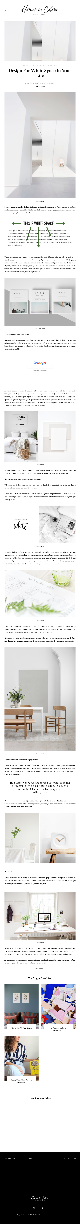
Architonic (42, 753)
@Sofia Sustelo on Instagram (18, 1158)
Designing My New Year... (22, 1028)
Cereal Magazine (42, 328)
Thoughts (42, 968)
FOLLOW (66, 1158)
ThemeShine (58, 1215)
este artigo (53, 210)
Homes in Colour (34, 1215)
